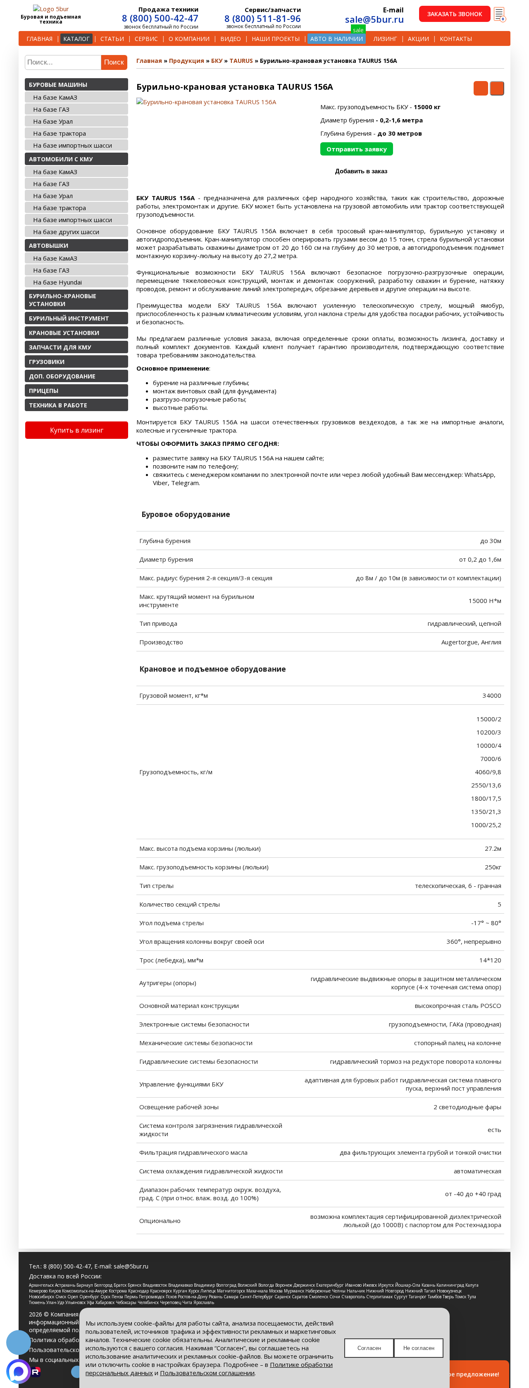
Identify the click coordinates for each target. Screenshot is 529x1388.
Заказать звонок (454, 14)
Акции (418, 39)
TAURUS (241, 61)
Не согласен (418, 1348)
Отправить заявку (356, 149)
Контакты (456, 39)
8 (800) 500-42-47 (160, 17)
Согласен (369, 1348)
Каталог (76, 39)
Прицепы (43, 391)
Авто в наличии (336, 39)
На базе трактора (59, 133)
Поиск (114, 62)
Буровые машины (58, 85)
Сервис (146, 39)
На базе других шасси (66, 231)
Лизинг (385, 39)
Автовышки (48, 245)
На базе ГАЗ (51, 109)
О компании (189, 39)
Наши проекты (276, 39)
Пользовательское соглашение (73, 1350)
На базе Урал (53, 121)
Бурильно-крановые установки (62, 300)
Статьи (112, 39)
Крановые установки (64, 333)
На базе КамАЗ (55, 97)
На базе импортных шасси (72, 145)
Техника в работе (58, 405)
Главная (39, 39)
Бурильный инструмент (69, 318)
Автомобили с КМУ (61, 159)
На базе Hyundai (57, 282)
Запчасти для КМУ (60, 347)
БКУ (216, 61)
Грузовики (46, 362)
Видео (230, 39)
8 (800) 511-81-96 (262, 18)
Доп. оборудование (62, 376)
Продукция (186, 61)
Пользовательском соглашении (207, 1373)
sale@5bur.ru (374, 19)
